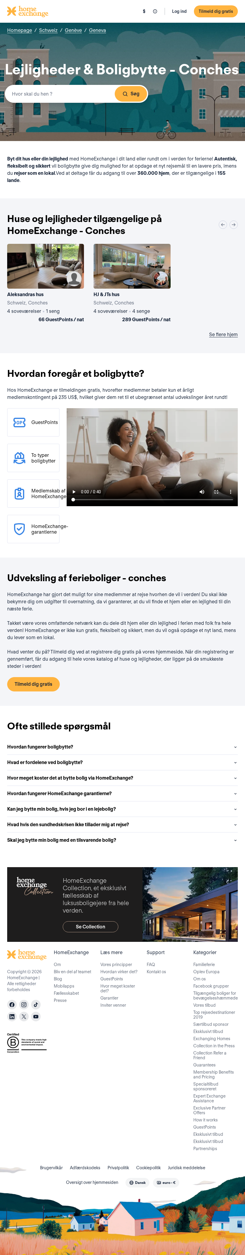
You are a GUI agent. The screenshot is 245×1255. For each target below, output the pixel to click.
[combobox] (76, 94)
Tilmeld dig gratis (216, 11)
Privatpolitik (118, 1167)
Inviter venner (113, 1005)
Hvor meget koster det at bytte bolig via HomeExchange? (70, 778)
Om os (199, 979)
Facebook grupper (211, 986)
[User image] (74, 278)
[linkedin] (12, 1016)
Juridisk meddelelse (186, 1167)
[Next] (233, 225)
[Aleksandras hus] (45, 284)
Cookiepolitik (148, 1167)
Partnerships (205, 1148)
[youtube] (36, 1016)
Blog (58, 979)
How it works (205, 1120)
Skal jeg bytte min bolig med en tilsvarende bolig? (61, 840)
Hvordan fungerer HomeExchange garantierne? (59, 793)
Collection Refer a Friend (209, 1055)
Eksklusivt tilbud (208, 1031)
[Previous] (223, 225)
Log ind (179, 11)
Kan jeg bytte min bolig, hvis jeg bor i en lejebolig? (61, 809)
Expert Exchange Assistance (209, 1098)
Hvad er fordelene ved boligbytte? (45, 762)
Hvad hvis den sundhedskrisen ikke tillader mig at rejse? (68, 824)
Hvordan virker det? (118, 971)
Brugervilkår (51, 1167)
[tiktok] (36, 1004)
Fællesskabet (66, 993)
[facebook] (12, 1004)
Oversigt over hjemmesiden (92, 1182)
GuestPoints (111, 979)
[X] (24, 1016)
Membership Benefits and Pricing (213, 1074)
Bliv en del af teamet (72, 971)
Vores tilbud (204, 1005)
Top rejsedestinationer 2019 (214, 1015)
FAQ (151, 964)
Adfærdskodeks (85, 1167)
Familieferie (204, 964)
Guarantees (204, 1065)
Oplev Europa (206, 971)
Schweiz (48, 30)
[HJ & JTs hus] (132, 284)
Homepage (19, 30)
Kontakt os (156, 971)
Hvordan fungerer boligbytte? (40, 747)
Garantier (109, 998)
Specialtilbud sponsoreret (205, 1086)
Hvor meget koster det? (117, 988)
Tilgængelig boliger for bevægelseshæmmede (215, 995)
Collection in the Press (214, 1045)
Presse (60, 1000)
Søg (135, 94)
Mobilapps (64, 986)
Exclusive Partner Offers (209, 1110)
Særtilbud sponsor (211, 1024)
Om (57, 964)
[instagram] (24, 1004)
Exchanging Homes (211, 1038)
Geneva (97, 30)
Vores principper (116, 964)
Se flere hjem (223, 334)
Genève (73, 30)
